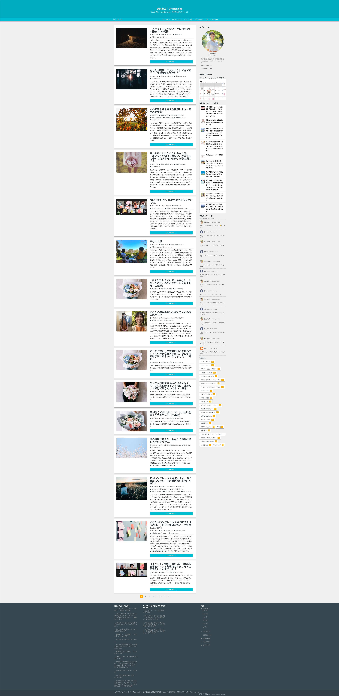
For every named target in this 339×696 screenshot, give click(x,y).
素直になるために (156, 37)
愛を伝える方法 (164, 486)
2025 (205, 632)
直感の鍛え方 (205, 423)
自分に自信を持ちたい (166, 76)
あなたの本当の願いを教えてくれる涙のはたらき (170, 313)
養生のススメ (181, 117)
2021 (205, 645)
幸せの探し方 (177, 34)
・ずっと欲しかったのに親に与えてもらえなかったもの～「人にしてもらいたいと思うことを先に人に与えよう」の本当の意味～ (125, 683)
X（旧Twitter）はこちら (206, 68)
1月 (204, 627)
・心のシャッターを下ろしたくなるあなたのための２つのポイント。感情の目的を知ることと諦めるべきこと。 (125, 616)
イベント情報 (188, 19)
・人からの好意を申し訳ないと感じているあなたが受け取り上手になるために (125, 646)
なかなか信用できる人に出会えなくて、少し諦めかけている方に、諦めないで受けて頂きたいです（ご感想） (170, 386)
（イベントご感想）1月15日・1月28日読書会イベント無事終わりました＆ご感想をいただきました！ (171, 566)
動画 (219, 427)
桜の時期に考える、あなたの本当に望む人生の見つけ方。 (170, 440)
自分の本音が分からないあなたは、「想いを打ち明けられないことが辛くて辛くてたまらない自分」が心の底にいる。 (170, 157)
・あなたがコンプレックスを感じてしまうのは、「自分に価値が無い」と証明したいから (154, 617)
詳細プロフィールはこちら (207, 65)
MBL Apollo (208, 694)
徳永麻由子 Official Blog (169, 8)
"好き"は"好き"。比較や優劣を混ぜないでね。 (171, 201)
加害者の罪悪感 (206, 398)
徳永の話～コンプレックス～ (171, 491)
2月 (204, 623)
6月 (204, 617)
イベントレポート (207, 365)
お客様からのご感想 (165, 288)
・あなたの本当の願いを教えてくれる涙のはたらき (125, 630)
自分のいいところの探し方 (209, 412)
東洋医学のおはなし (168, 117)
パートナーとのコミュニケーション (212, 387)
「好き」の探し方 (165, 205)
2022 (205, 642)
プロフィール (166, 19)
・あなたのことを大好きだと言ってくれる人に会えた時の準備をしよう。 (125, 624)
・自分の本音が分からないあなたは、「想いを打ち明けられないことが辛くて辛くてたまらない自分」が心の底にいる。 (125, 664)
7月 (204, 613)
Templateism (223, 694)
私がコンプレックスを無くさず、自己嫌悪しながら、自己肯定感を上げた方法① (170, 481)
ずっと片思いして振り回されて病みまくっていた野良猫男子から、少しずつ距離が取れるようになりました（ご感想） (170, 355)
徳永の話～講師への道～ (208, 441)
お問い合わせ (199, 19)
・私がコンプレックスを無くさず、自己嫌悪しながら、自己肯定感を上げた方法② (154, 631)
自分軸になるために (156, 320)
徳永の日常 (205, 430)
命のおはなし (186, 445)
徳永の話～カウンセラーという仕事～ (213, 434)
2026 (205, 608)
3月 (204, 620)
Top (119, 19)
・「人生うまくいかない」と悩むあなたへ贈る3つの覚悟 (125, 609)
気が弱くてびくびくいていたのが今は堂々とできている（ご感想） (171, 413)
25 (164, 596)
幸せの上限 (156, 241)
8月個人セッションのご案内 (212, 78)
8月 (204, 610)
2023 (205, 638)
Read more (170, 62)
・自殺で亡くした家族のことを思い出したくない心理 (125, 635)
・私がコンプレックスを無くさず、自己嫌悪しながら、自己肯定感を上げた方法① (154, 624)
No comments (167, 37)
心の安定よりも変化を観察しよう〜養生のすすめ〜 (170, 110)
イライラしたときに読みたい (210, 369)
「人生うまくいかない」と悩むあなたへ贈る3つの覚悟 (170, 30)
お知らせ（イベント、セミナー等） (212, 379)
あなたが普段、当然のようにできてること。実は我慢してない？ (170, 71)
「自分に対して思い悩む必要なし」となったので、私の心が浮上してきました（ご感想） (170, 283)
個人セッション (177, 19)
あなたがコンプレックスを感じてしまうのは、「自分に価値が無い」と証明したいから (171, 525)
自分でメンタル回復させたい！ (159, 489)
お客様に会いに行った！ (208, 376)
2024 (205, 635)
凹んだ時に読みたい (165, 34)
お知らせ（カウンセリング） (210, 383)
